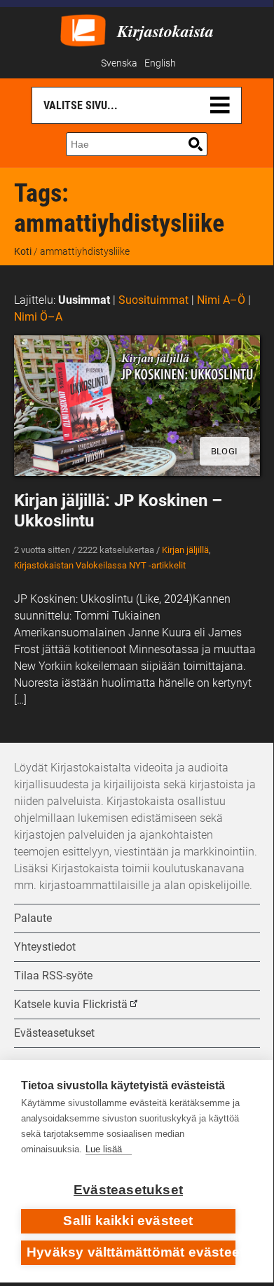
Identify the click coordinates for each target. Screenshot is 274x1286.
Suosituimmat (153, 300)
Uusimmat (84, 300)
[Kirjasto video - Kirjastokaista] (83, 29)
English (160, 63)
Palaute (33, 918)
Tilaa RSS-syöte (53, 975)
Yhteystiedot (45, 946)
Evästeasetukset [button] (54, 1033)
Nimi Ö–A (38, 316)
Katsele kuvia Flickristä (71, 1004)
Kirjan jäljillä (185, 550)
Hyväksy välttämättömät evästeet (131, 1252)
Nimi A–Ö (221, 300)
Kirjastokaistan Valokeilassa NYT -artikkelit (100, 565)
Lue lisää (103, 1149)
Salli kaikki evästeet (128, 1220)
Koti (23, 251)
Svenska (119, 63)
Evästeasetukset (128, 1189)
